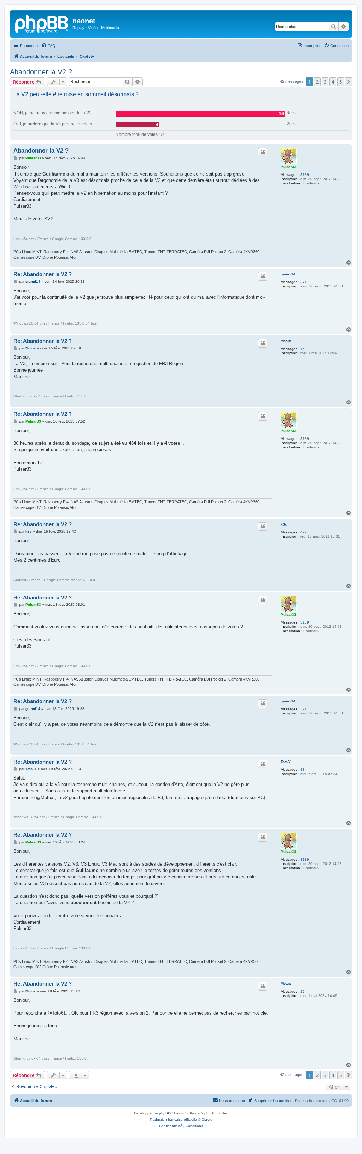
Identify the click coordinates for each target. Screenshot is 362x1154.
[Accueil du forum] (42, 23)
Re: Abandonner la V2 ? (42, 274)
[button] (348, 81)
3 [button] (325, 82)
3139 (304, 175)
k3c (284, 524)
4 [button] (333, 82)
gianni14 (288, 274)
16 (302, 349)
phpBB (164, 1113)
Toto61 (286, 762)
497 (303, 532)
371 (303, 282)
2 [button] (317, 82)
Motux (286, 341)
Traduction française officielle (173, 1119)
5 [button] (340, 82)
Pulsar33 (288, 167)
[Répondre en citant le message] (262, 152)
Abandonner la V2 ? (41, 72)
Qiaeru (207, 1119)
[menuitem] (48, 45)
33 (302, 769)
